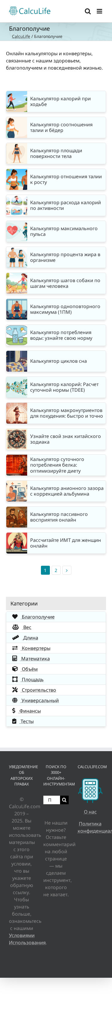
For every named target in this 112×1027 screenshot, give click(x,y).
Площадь (32, 679)
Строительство (38, 690)
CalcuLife (21, 36)
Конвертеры (35, 648)
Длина (30, 637)
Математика (35, 658)
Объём (29, 669)
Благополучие (38, 617)
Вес (26, 627)
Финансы (29, 711)
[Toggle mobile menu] (100, 11)
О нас (90, 811)
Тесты (26, 721)
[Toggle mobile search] (88, 11)
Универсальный (39, 700)
